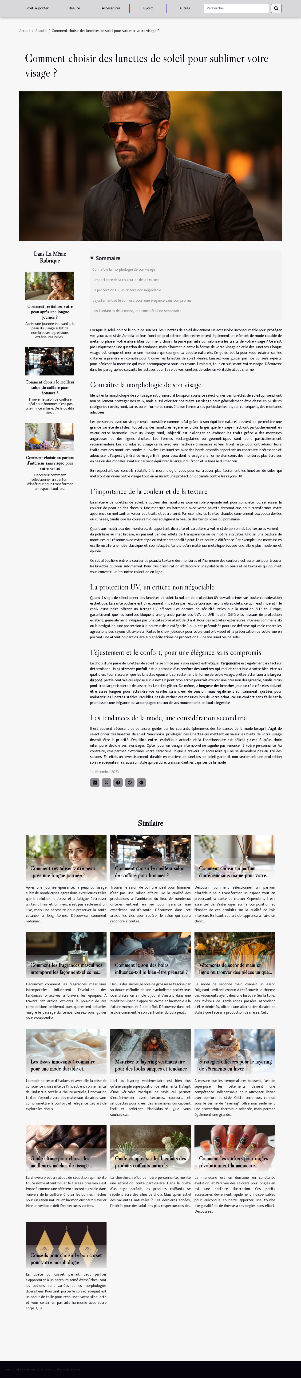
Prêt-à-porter (38, 8)
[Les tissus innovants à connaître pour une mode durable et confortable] (66, 1051)
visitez (118, 572)
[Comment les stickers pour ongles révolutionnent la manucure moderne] (234, 1148)
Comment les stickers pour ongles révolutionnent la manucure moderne (233, 1165)
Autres (184, 8)
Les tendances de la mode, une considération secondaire (136, 311)
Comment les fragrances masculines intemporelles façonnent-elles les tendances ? (66, 972)
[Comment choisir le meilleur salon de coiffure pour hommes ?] (49, 361)
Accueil (24, 31)
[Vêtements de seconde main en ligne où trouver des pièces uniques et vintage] (234, 954)
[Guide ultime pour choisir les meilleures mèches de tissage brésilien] (66, 1148)
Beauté (74, 8)
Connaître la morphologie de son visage (123, 269)
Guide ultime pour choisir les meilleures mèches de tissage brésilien (60, 1165)
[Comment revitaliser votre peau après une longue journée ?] (49, 286)
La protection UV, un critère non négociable (126, 290)
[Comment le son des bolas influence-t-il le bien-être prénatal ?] (150, 954)
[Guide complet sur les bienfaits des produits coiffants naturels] (150, 1148)
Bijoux (148, 8)
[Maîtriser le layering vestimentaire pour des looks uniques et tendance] (150, 1051)
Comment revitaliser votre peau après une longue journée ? (50, 311)
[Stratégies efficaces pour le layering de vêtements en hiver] (234, 1051)
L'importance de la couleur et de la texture (125, 280)
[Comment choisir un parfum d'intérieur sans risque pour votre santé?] (49, 437)
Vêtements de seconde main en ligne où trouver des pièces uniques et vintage (235, 972)
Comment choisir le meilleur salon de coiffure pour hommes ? (50, 387)
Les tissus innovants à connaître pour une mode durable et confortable (63, 1068)
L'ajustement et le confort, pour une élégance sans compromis (141, 300)
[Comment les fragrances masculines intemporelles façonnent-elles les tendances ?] (66, 954)
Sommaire (108, 258)
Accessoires (111, 8)
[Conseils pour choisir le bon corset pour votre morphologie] (66, 1245)
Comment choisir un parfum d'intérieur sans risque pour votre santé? (50, 463)
